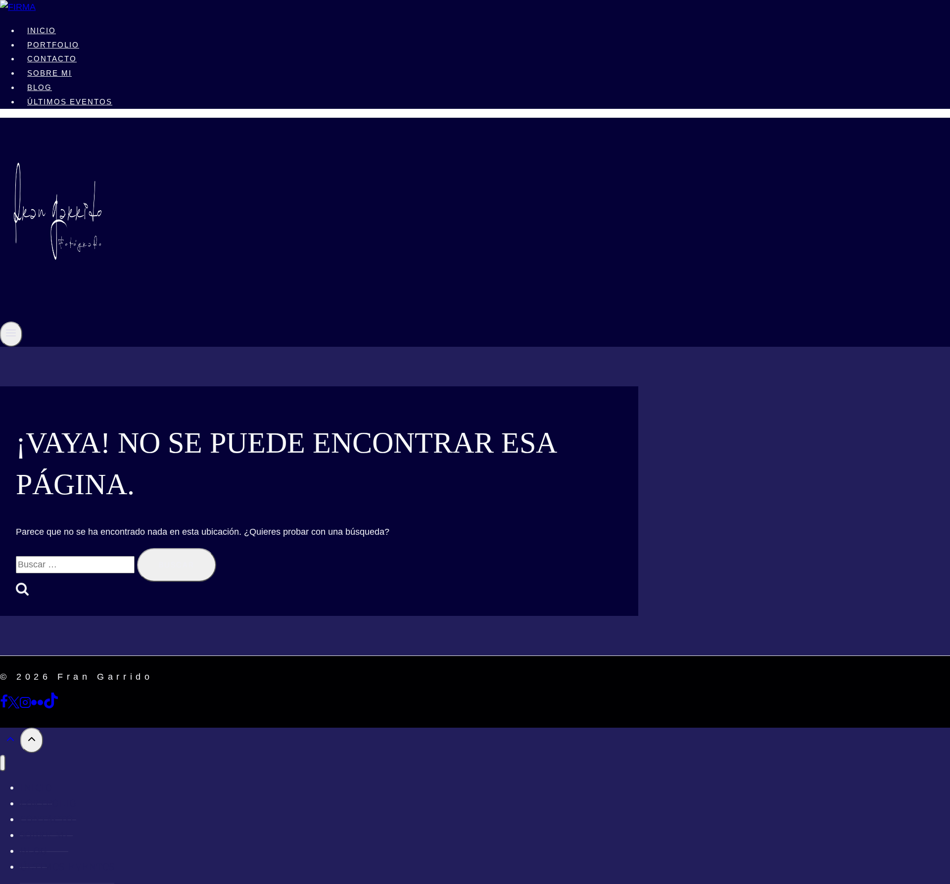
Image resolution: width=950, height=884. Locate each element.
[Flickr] (37, 705)
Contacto (52, 58)
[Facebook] (4, 705)
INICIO (41, 30)
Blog (39, 87)
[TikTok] (51, 705)
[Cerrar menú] (2, 763)
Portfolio (53, 45)
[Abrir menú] (11, 334)
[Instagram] (25, 705)
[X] (13, 705)
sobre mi (49, 73)
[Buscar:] (76, 564)
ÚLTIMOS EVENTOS (69, 101)
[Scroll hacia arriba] (10, 741)
